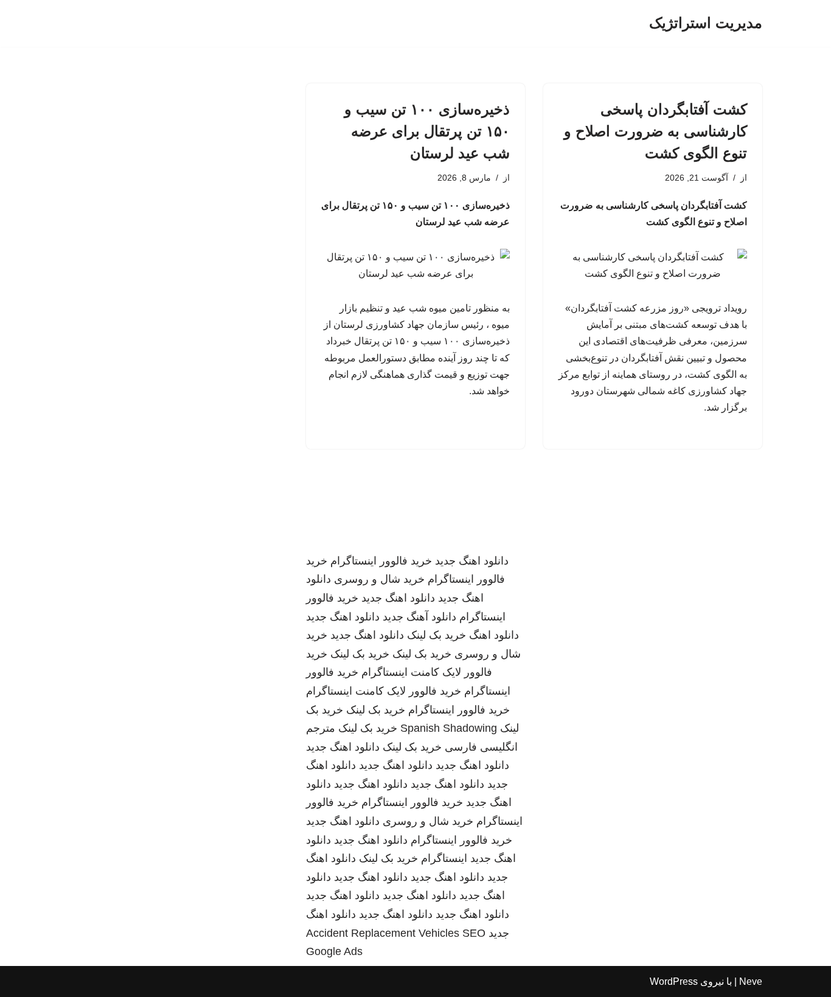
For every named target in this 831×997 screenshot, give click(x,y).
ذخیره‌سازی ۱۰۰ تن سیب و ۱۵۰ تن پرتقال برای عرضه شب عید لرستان (427, 131)
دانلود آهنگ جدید (419, 617)
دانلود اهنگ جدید (472, 561)
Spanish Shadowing (448, 728)
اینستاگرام (444, 858)
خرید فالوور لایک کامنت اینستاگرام (383, 691)
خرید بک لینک (436, 635)
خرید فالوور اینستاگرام (381, 561)
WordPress (674, 981)
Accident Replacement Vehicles (382, 933)
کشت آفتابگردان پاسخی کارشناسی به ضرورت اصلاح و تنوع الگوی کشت (655, 131)
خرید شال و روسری (379, 579)
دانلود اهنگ (494, 635)
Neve (750, 981)
